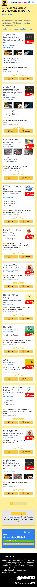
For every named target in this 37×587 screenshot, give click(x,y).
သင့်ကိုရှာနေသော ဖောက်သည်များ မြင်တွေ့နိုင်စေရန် (17, 534)
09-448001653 (11, 541)
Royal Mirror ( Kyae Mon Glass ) (12, 231)
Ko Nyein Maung (10, 139)
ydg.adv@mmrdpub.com (14, 544)
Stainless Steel (7, 144)
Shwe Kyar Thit (10, 265)
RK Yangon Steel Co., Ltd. (13, 188)
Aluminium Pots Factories (10, 330)
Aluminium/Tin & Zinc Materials (12, 142)
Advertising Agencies (9, 45)
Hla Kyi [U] (8, 327)
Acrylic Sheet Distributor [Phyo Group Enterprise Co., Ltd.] (13, 38)
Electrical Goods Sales (9, 268)
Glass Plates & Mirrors (9, 235)
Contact (27, 351)
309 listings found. (8, 14)
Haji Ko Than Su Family (10, 296)
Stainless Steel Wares (9, 362)
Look (12, 78)
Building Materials (8, 191)
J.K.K (5, 360)
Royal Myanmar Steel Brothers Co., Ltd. (13, 389)
